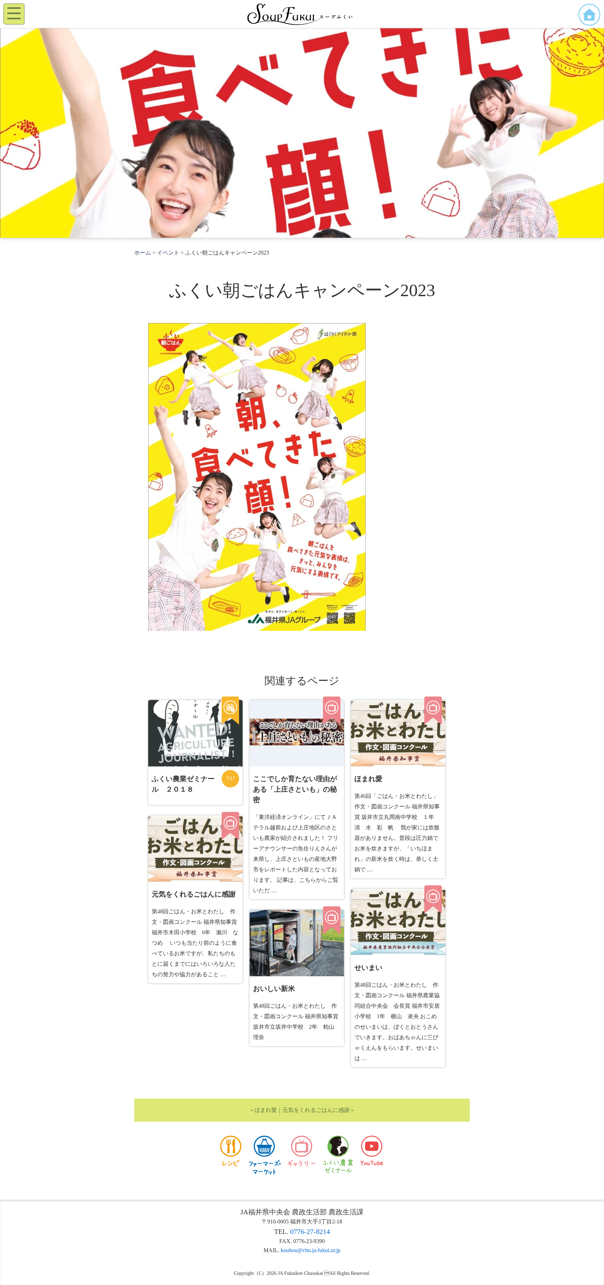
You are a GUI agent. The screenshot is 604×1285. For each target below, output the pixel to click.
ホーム (142, 253)
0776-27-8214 (310, 1231)
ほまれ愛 (265, 1110)
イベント (168, 253)
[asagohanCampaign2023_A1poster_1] (257, 629)
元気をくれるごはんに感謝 (316, 1110)
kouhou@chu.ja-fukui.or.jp (310, 1250)
